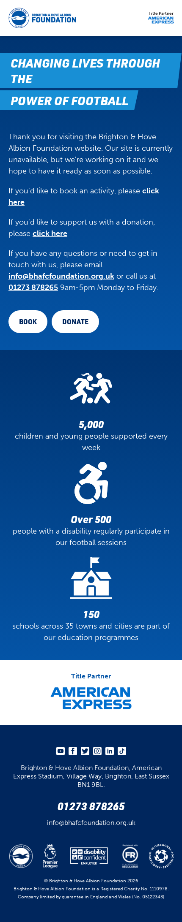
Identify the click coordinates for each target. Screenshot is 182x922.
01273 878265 (33, 287)
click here (50, 233)
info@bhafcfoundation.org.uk (61, 276)
